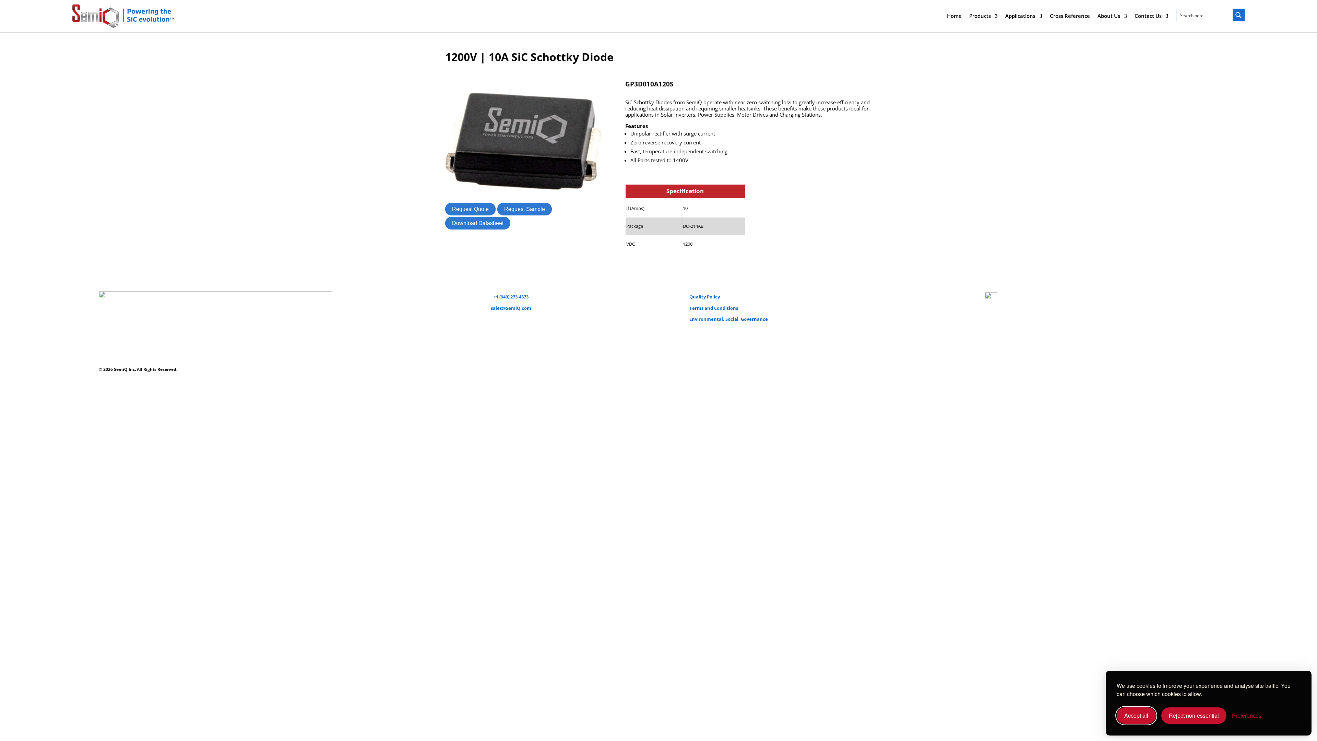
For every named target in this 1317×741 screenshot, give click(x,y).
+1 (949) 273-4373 (511, 297)
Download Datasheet (477, 223)
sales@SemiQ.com (511, 308)
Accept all (1136, 715)
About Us (1109, 15)
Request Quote (470, 209)
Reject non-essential (1194, 715)
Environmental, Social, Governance (728, 319)
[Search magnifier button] (1238, 15)
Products (980, 15)
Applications (1020, 15)
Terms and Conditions (713, 308)
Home (954, 15)
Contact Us (1148, 15)
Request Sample (524, 209)
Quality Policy (704, 297)
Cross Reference (1070, 15)
